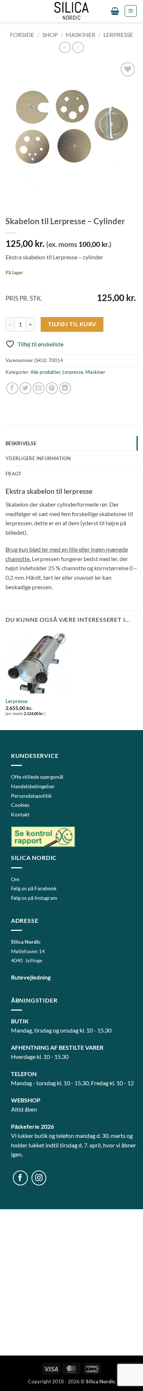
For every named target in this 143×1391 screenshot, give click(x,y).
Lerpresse (118, 34)
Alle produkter (45, 372)
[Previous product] (78, 47)
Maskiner (80, 34)
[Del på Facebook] (12, 388)
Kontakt (20, 814)
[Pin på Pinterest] (52, 388)
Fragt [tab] (13, 474)
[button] (115, 11)
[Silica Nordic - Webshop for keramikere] (72, 11)
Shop (50, 34)
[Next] (33, 199)
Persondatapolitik (31, 796)
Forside (22, 34)
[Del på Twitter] (25, 388)
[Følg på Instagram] (39, 1177)
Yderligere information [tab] (38, 458)
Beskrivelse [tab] (21, 443)
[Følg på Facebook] (20, 1177)
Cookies (20, 805)
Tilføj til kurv (72, 324)
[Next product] (64, 47)
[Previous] (13, 199)
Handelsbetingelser (33, 786)
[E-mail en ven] (39, 388)
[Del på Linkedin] (65, 388)
